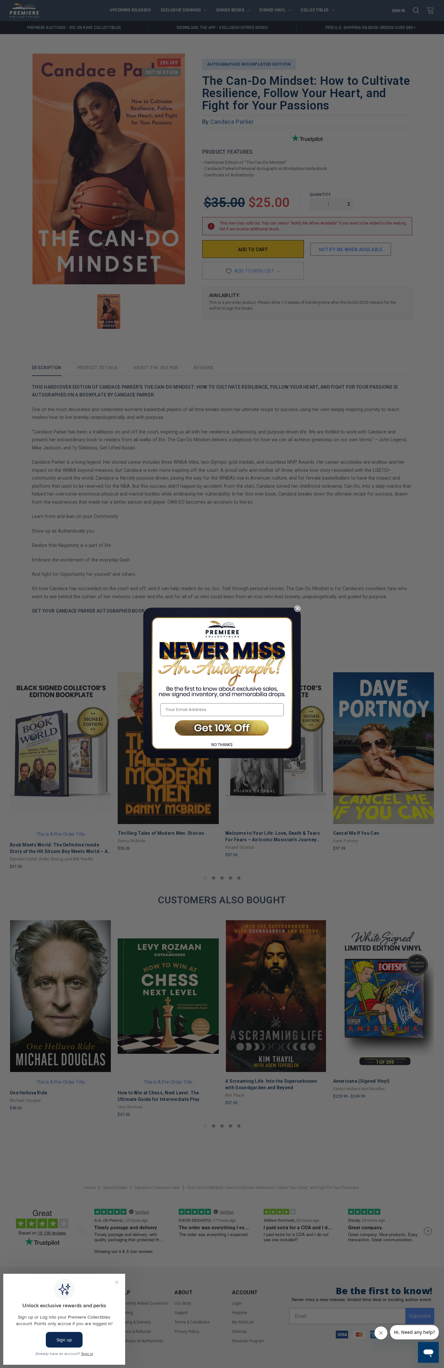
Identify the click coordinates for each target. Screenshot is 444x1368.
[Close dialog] (297, 608)
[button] (222, 729)
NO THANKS (222, 744)
